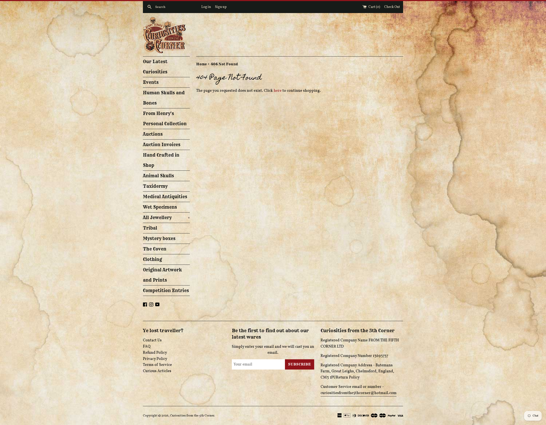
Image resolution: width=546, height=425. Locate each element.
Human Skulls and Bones (164, 98)
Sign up (221, 7)
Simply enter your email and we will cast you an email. (273, 350)
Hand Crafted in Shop (161, 160)
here (278, 90)
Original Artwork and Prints (162, 275)
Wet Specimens (160, 207)
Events (151, 82)
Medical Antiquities (165, 196)
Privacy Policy (155, 359)
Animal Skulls (158, 175)
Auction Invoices (161, 144)
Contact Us (152, 340)
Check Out (392, 7)
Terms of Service (157, 365)
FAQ (146, 346)
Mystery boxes (159, 238)
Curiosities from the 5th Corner (192, 415)
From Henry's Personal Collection (165, 118)
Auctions (153, 134)
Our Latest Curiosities (155, 66)
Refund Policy (155, 352)
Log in (206, 7)
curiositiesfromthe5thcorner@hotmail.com (358, 393)
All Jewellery (166, 217)
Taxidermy (155, 186)
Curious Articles (157, 371)
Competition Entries (166, 290)
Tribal (150, 228)
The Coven (154, 249)
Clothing (152, 259)
